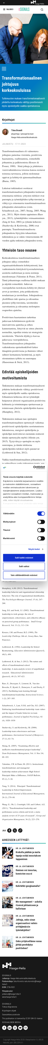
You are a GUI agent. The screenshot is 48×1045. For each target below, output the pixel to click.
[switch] (41, 522)
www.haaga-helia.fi (9, 997)
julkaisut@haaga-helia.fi (11, 994)
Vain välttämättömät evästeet (24, 575)
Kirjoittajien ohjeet (9, 1011)
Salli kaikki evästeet (24, 558)
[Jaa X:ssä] (15, 830)
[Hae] (42, 9)
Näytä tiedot (34, 549)
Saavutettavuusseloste (11, 1014)
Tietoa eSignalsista (9, 1007)
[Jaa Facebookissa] (9, 830)
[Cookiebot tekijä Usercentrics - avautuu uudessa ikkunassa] (34, 467)
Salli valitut (24, 566)
